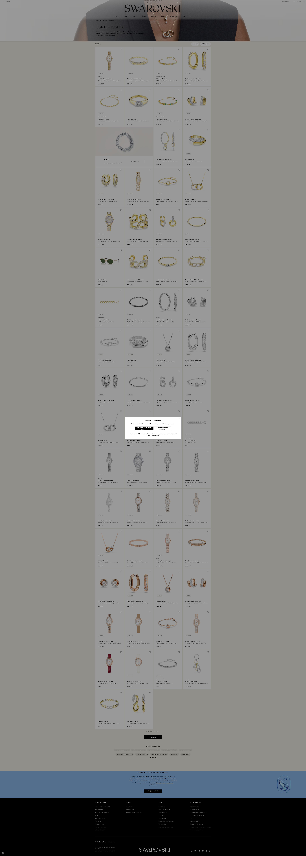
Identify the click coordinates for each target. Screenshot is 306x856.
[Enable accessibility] (3, 853)
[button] (179, 418)
